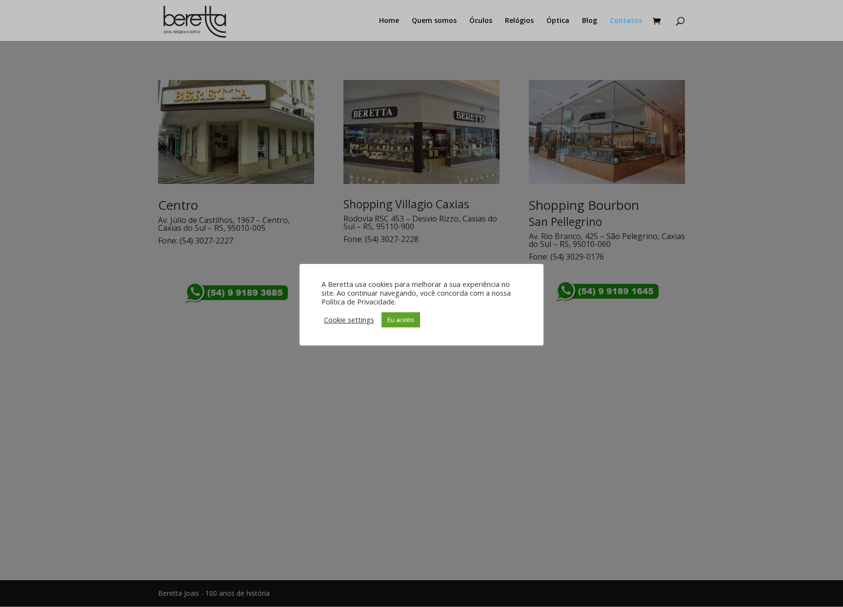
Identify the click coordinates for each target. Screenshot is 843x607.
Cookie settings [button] (349, 319)
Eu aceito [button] (400, 319)
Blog (589, 21)
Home (389, 21)
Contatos (626, 21)
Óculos (480, 21)
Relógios (519, 21)
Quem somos (434, 21)
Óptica (557, 21)
